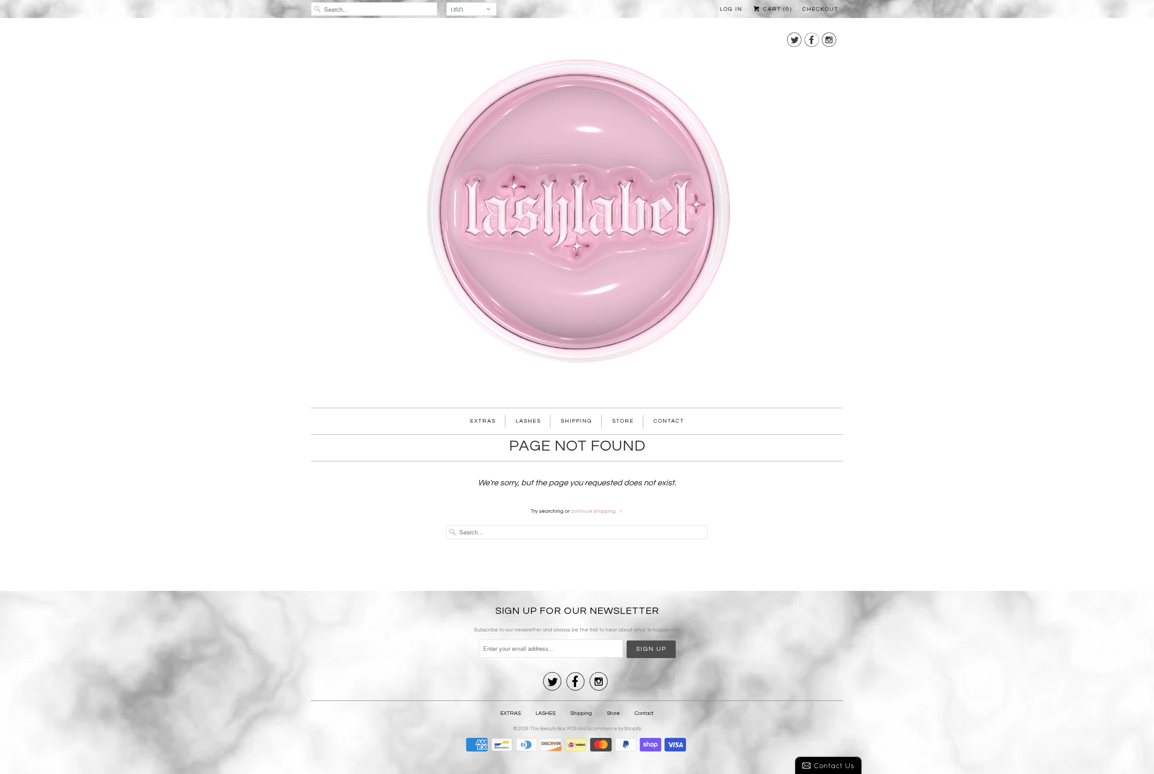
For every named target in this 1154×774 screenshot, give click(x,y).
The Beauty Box (547, 728)
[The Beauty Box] (577, 215)
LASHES (528, 421)
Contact (669, 421)
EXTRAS (483, 421)
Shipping (576, 421)
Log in (731, 9)
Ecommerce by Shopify (614, 728)
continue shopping (594, 511)
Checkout (820, 9)
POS (572, 728)
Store (623, 421)
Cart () (776, 9)
